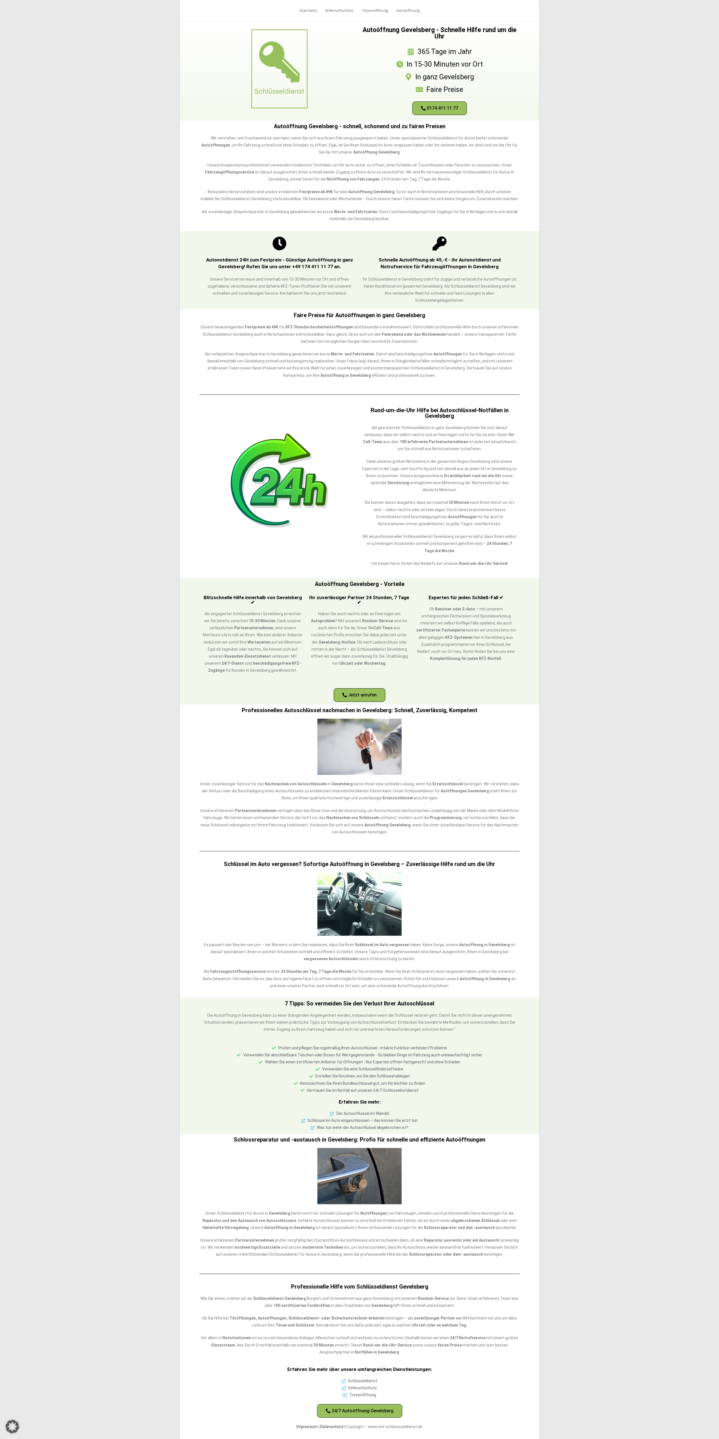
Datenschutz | (333, 1426)
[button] (12, 1426)
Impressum (307, 1426)
